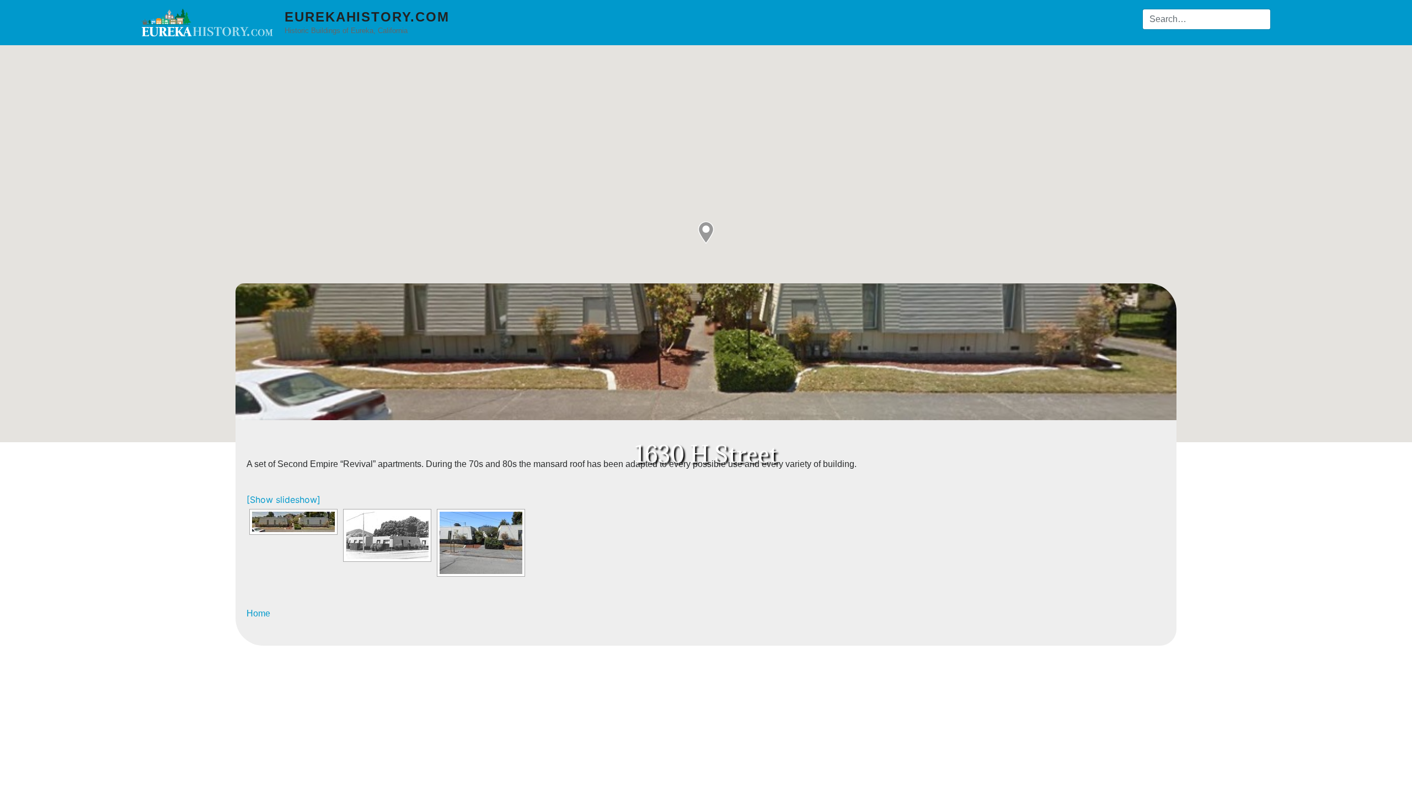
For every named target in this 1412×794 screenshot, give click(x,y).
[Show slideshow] (283, 499)
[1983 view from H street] (387, 535)
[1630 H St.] (481, 543)
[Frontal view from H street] (293, 522)
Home (258, 613)
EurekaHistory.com (367, 16)
